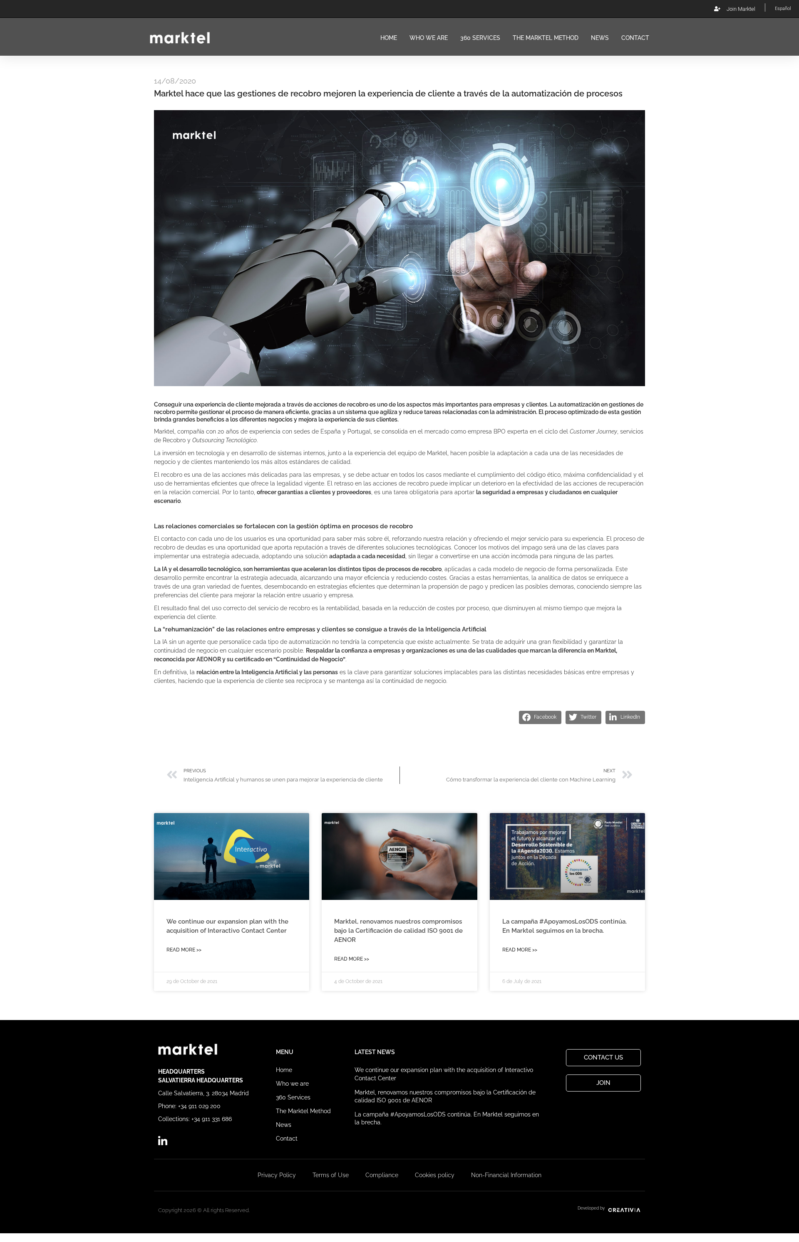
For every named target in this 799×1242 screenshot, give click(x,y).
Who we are (428, 37)
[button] (540, 717)
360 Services (480, 37)
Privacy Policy (277, 1175)
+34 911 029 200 (199, 1106)
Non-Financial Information (506, 1175)
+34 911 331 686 (211, 1119)
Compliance (381, 1175)
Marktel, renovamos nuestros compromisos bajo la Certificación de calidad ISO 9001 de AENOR (398, 931)
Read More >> (183, 950)
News (600, 37)
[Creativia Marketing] (623, 1208)
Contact (635, 37)
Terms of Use (331, 1175)
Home (388, 37)
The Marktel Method (545, 37)
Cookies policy (434, 1175)
